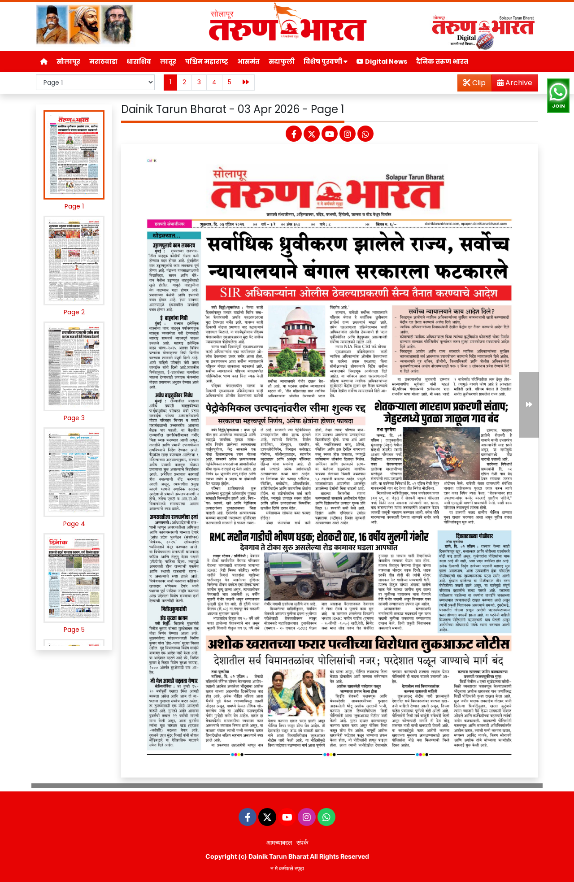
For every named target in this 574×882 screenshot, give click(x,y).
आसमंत (248, 61)
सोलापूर (68, 61)
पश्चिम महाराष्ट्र (206, 61)
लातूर (168, 61)
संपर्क (302, 842)
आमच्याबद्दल (279, 842)
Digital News (385, 61)
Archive (518, 83)
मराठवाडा (103, 61)
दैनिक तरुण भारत (442, 61)
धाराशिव (138, 61)
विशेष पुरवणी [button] (324, 61)
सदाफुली (282, 61)
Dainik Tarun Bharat (278, 856)
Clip (478, 83)
